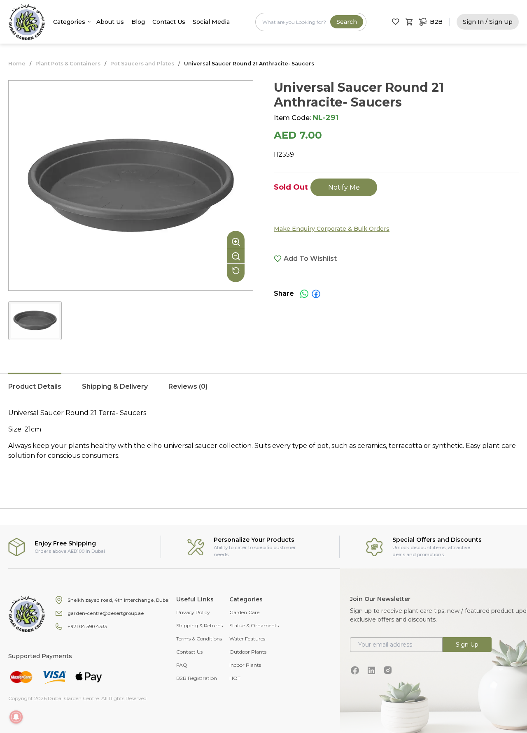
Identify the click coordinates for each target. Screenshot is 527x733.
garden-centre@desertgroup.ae (106, 613)
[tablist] (263, 390)
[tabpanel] (263, 442)
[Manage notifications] (16, 717)
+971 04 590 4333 (87, 626)
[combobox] (310, 22)
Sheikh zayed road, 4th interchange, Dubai (119, 600)
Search (346, 22)
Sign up (467, 644)
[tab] (34, 390)
